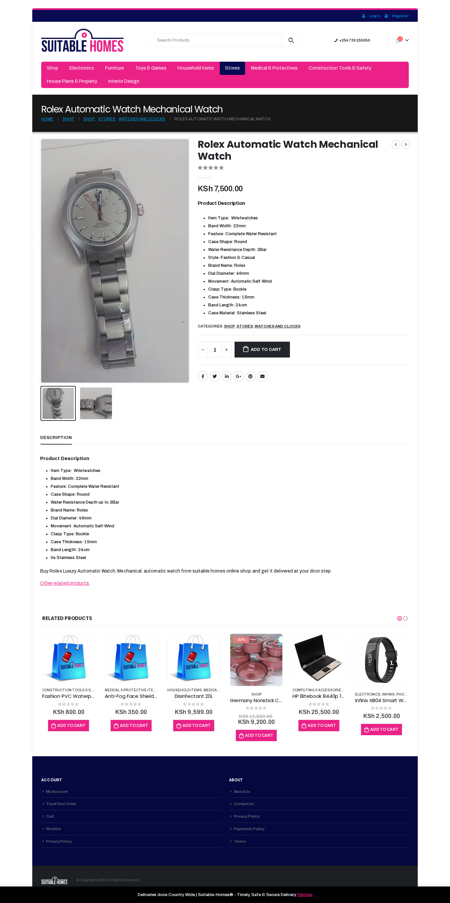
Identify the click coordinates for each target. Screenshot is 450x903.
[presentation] (42, 261)
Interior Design (123, 81)
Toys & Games (150, 68)
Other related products (65, 583)
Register (400, 16)
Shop (52, 68)
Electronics (82, 68)
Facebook (203, 376)
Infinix (388, 694)
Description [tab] (56, 437)
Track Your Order (61, 804)
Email (262, 376)
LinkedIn (226, 376)
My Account (57, 792)
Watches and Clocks (277, 326)
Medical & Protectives (274, 68)
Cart (50, 816)
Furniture (114, 68)
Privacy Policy (59, 841)
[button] (400, 618)
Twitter (215, 376)
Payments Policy (249, 829)
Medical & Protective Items (132, 690)
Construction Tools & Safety (340, 68)
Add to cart (266, 349)
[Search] (291, 40)
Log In (374, 16)
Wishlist (53, 829)
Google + (238, 376)
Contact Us (244, 804)
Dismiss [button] (305, 894)
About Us (242, 792)
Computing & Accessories (318, 690)
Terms (240, 841)
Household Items (196, 68)
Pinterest (250, 376)
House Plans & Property (72, 81)
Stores (232, 68)
